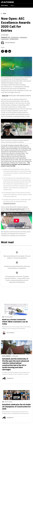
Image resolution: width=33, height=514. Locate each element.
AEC (9, 37)
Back (4, 13)
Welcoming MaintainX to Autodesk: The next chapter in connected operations (17, 257)
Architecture (15, 37)
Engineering (23, 37)
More (12, 5)
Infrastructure (14, 39)
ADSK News (4, 5)
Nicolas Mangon (10, 42)
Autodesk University (9, 203)
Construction (5, 39)
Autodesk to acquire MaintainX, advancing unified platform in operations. (17, 267)
